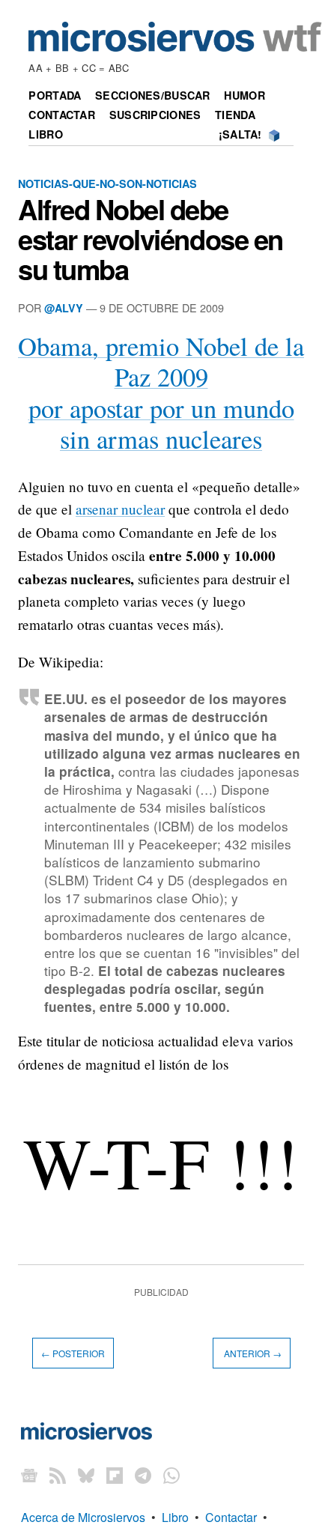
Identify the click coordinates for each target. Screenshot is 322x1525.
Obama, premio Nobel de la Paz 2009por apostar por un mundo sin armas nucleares (161, 392)
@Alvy (63, 307)
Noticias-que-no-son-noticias (107, 183)
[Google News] (29, 1475)
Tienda (235, 114)
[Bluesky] (86, 1475)
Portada (54, 95)
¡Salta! (240, 134)
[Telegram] (143, 1475)
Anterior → (252, 1353)
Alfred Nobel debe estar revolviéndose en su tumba (150, 239)
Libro (45, 134)
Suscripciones (155, 114)
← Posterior (73, 1353)
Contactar (61, 114)
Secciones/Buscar (152, 95)
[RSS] (57, 1475)
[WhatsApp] (171, 1475)
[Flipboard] (114, 1475)
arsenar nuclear (120, 509)
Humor (244, 95)
